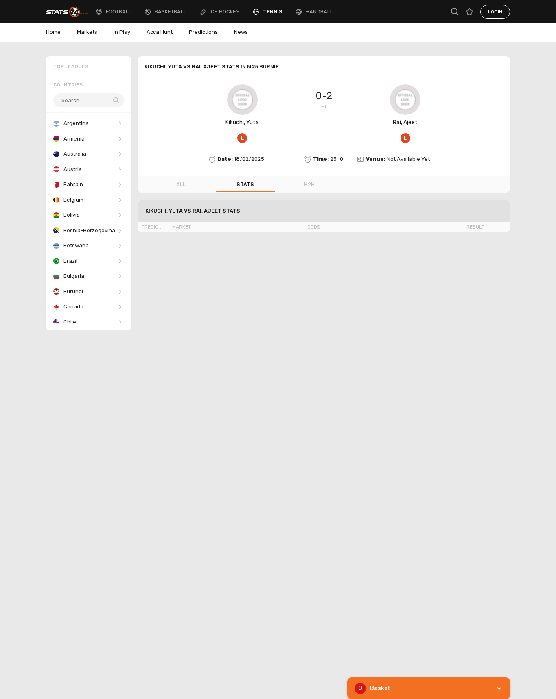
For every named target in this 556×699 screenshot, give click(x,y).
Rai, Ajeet (405, 122)
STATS (245, 184)
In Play (122, 32)
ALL (181, 184)
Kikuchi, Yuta (242, 122)
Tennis (272, 12)
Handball (319, 12)
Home (53, 32)
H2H (309, 184)
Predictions (203, 32)
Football (118, 12)
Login (495, 12)
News (241, 32)
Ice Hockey (225, 12)
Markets (87, 32)
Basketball (170, 12)
